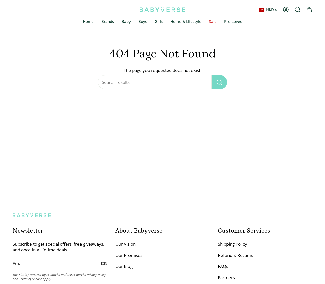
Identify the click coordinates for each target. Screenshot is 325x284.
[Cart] (309, 9)
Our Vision (125, 244)
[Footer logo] (32, 215)
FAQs (223, 266)
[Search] (219, 82)
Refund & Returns (235, 255)
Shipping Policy (232, 244)
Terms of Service (30, 279)
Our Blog (124, 266)
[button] (126, 21)
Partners (226, 277)
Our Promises (128, 255)
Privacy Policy (96, 275)
